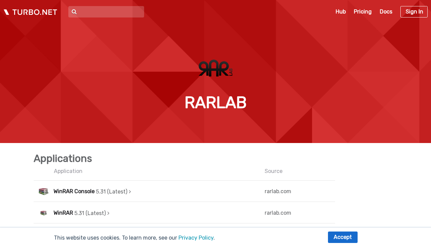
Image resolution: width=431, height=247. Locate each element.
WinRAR (63, 213)
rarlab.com (278, 191)
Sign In (414, 11)
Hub (341, 11)
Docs (386, 11)
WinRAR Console (74, 191)
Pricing (363, 11)
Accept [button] (343, 237)
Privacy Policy (195, 238)
